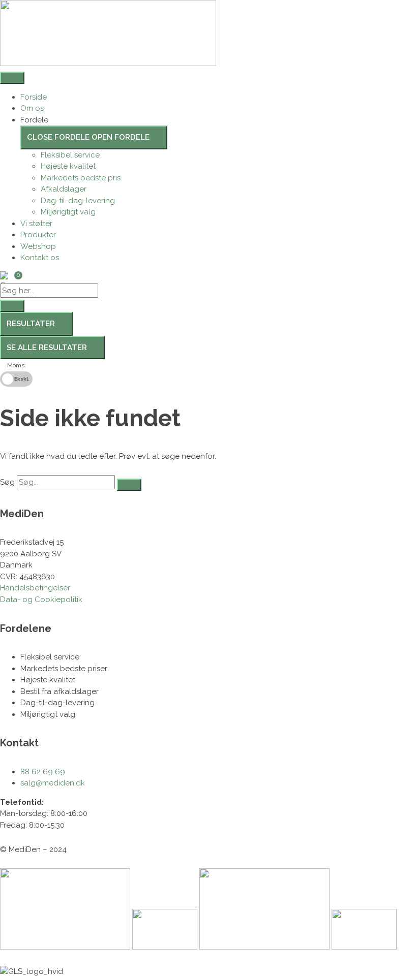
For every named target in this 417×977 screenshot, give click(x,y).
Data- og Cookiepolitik (41, 599)
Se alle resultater (47, 347)
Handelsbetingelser (35, 587)
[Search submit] (12, 306)
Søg (7, 482)
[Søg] (129, 485)
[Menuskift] (12, 78)
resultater (31, 323)
